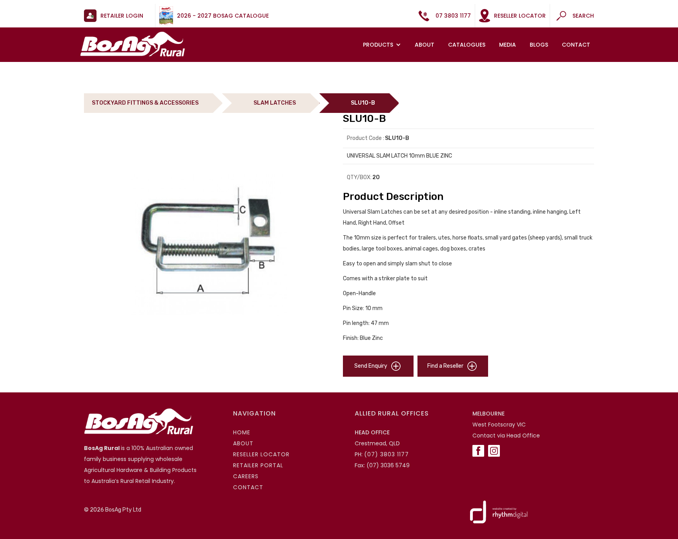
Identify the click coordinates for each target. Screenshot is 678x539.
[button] (383, 44)
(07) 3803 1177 (386, 454)
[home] (132, 44)
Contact (576, 45)
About (424, 45)
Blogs (539, 45)
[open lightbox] (209, 245)
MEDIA (507, 45)
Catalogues (466, 45)
